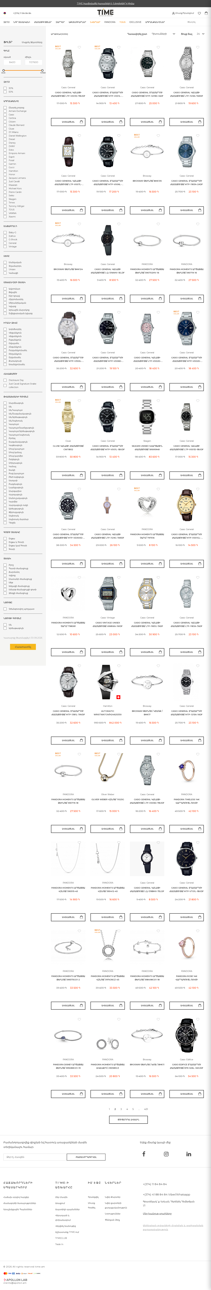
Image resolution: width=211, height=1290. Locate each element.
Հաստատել (23, 646)
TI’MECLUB (61, 1238)
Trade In (59, 1244)
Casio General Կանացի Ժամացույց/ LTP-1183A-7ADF (186, 624)
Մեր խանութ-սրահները (157, 1213)
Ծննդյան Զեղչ (112, 1220)
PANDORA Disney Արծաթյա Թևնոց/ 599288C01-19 (68, 1066)
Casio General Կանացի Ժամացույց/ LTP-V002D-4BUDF (147, 359)
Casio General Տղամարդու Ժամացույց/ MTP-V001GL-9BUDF (186, 536)
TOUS (122, 22)
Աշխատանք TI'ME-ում (67, 1232)
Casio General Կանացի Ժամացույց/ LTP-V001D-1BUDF (187, 448)
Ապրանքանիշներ (155, 22)
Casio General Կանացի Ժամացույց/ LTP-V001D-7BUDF (68, 94)
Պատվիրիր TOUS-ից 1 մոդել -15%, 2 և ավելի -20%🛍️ (105, 3)
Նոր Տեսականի (21, 22)
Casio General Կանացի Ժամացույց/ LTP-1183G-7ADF (147, 624)
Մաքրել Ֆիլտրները (32, 42)
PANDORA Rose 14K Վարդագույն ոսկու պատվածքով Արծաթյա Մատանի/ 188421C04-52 (187, 978)
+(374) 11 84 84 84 (155, 1184)
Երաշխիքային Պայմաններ (17, 1209)
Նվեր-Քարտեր (112, 1197)
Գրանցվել (93, 1197)
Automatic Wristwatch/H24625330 (108, 713)
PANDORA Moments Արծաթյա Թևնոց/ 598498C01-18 (147, 978)
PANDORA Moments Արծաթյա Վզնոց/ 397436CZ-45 (108, 978)
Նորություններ (112, 1213)
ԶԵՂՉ (6, 22)
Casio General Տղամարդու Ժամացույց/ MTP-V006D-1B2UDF (107, 359)
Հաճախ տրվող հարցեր (16, 1197)
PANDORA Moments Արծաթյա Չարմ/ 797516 (147, 536)
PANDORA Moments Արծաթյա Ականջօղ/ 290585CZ (108, 1066)
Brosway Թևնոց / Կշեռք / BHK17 (147, 713)
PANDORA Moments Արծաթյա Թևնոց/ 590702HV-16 (147, 271)
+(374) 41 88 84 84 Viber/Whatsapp (166, 1194)
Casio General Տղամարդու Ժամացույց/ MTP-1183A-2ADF (186, 183)
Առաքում (60, 1203)
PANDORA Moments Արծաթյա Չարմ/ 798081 (68, 624)
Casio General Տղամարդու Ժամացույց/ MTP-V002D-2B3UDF (186, 359)
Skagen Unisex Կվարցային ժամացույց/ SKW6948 (147, 448)
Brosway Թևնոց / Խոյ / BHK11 (147, 1064)
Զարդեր (60, 22)
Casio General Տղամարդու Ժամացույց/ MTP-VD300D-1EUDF (68, 536)
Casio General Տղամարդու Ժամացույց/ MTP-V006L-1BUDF (107, 183)
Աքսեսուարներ (77, 22)
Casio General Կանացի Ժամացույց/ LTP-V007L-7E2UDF (68, 183)
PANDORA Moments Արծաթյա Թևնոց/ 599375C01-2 (68, 978)
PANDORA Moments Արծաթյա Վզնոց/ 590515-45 (68, 890)
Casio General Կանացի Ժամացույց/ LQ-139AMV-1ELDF (108, 271)
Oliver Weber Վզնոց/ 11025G (107, 799)
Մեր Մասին (61, 1197)
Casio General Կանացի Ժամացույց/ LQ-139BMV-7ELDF (147, 890)
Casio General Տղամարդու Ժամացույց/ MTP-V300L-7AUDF (68, 359)
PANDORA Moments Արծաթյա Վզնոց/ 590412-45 (108, 890)
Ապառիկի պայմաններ (67, 1209)
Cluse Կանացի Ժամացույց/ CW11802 (68, 448)
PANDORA (109, 22)
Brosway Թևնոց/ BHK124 (68, 269)
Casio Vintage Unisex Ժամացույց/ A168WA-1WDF (108, 624)
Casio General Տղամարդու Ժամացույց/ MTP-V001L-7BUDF (107, 94)
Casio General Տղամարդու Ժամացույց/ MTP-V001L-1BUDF (108, 448)
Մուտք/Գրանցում (184, 13)
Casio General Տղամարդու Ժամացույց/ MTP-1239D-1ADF (147, 94)
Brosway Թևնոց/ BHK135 (147, 181)
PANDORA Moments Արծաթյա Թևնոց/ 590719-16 (187, 271)
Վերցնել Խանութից (65, 1226)
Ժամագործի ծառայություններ (19, 1203)
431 (146, 1109)
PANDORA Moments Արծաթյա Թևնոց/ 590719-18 (68, 801)
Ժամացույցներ (43, 22)
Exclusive (135, 22)
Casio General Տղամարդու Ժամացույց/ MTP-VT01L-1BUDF (187, 890)
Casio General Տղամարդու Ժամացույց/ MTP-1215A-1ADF (187, 713)
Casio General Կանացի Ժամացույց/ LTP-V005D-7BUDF (147, 801)
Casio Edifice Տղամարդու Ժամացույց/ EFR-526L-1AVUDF (186, 1066)
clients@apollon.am (15, 1283)
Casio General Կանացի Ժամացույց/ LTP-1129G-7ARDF (107, 536)
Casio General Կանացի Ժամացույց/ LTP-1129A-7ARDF (186, 94)
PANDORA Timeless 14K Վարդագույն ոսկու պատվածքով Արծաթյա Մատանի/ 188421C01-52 (187, 801)
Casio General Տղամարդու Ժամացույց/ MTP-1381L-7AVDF (68, 713)
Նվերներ (95, 22)
